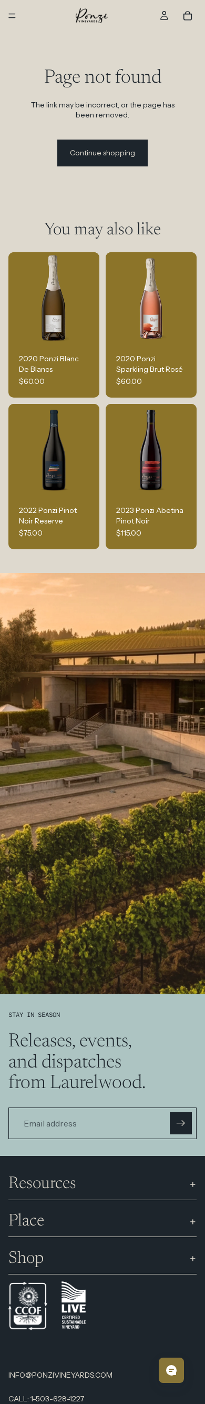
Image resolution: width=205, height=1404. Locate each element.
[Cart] (187, 15)
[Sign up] (181, 1123)
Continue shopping (102, 152)
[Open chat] (171, 1370)
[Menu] (12, 16)
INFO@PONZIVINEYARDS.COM (60, 1375)
